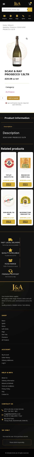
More (29, 18)
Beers (10, 18)
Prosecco (13, 27)
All (7, 92)
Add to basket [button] (8, 184)
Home (5, 25)
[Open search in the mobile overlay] (17, 9)
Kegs (17, 18)
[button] (27, 38)
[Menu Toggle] (4, 4)
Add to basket (13, 98)
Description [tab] (8, 126)
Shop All (4, 18)
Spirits (23, 18)
